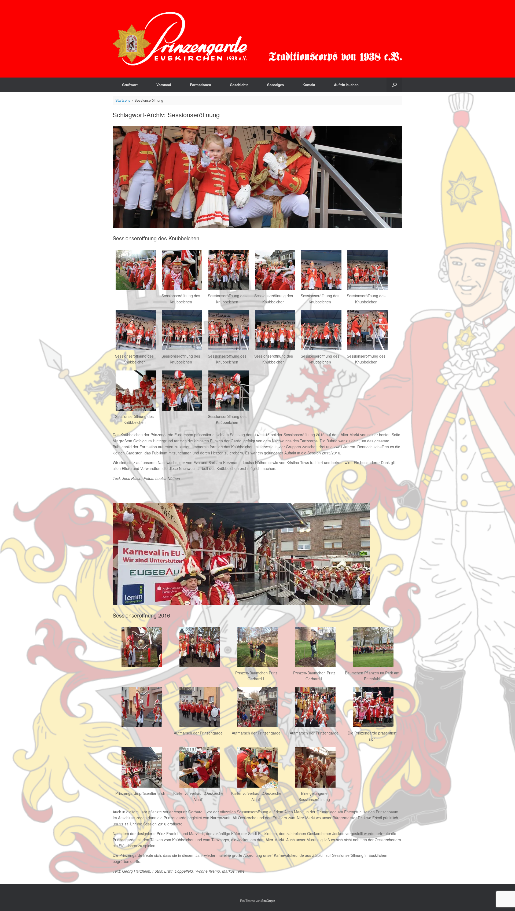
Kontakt (309, 84)
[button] (394, 85)
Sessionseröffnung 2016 (141, 615)
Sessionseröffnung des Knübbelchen (156, 238)
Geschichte (239, 84)
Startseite (122, 100)
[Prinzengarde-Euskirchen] (257, 38)
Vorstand (163, 84)
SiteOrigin (268, 900)
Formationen (200, 84)
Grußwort (130, 84)
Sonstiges (275, 84)
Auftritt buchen (346, 84)
